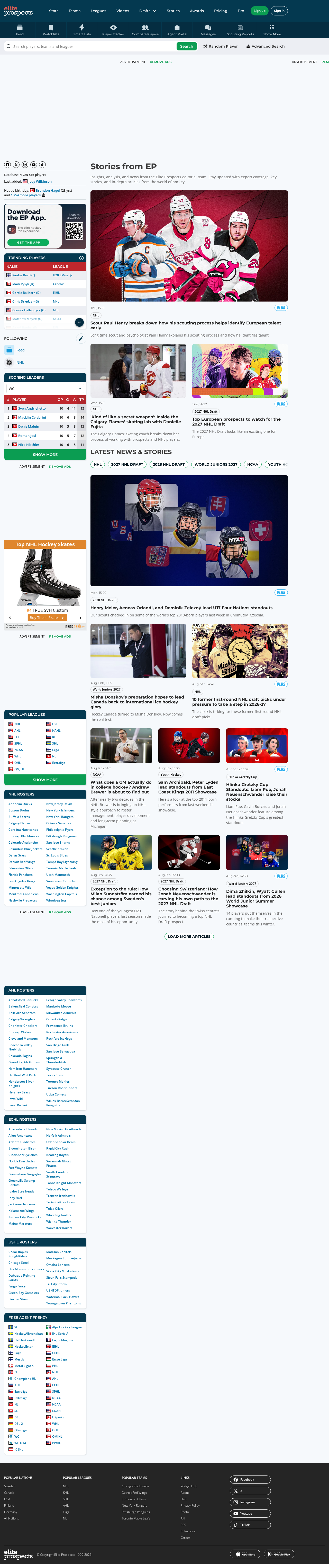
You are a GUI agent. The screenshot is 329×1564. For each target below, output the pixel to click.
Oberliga (20, 1430)
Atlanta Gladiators (21, 1142)
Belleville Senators (21, 1013)
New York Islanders (60, 810)
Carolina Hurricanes (23, 829)
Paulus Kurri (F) (23, 275)
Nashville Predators (22, 900)
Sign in (279, 11)
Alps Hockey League (67, 1327)
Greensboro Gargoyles (24, 1174)
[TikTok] (42, 164)
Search (186, 46)
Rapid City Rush (57, 1148)
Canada (9, 1492)
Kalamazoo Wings (21, 1210)
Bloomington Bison (22, 1148)
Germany (10, 1512)
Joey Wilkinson (40, 181)
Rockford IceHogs (59, 1038)
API (183, 1518)
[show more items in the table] (79, 322)
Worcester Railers (59, 1228)
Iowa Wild (15, 1099)
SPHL (18, 743)
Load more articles (189, 936)
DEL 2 (18, 1423)
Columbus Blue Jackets (25, 849)
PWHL (56, 1443)
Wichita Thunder (58, 1221)
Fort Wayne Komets (22, 1167)
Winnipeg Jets (56, 900)
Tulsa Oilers (54, 1208)
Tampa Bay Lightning (62, 862)
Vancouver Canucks (61, 881)
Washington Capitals (61, 894)
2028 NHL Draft (169, 464)
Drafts (144, 10)
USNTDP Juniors (58, 1290)
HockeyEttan (23, 1346)
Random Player (223, 46)
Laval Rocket (17, 1105)
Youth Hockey (283, 464)
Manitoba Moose (58, 1006)
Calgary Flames (19, 823)
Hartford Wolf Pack (22, 1075)
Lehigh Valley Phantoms (64, 1000)
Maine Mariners (20, 1223)
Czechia (59, 284)
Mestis (19, 1359)
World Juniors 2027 (216, 464)
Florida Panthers (20, 874)
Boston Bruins (19, 810)
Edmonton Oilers (20, 868)
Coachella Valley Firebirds (20, 1047)
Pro (241, 10)
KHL (55, 737)
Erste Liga (59, 1359)
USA (7, 1499)
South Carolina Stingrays (57, 1174)
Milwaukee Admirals (61, 1013)
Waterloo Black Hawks (62, 1297)
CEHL (56, 1353)
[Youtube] (33, 164)
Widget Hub (189, 1486)
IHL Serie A (60, 1333)
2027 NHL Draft (127, 464)
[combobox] (101, 46)
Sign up (260, 11)
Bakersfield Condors (23, 1006)
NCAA (18, 750)
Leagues (98, 10)
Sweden (9, 1486)
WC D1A (20, 1443)
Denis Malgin (28, 426)
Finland (9, 1505)
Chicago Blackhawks (23, 836)
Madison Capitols (58, 1252)
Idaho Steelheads (21, 1191)
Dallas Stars (17, 855)
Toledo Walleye (57, 1189)
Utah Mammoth (58, 874)
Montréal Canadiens (23, 894)
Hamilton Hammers (22, 1068)
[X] (16, 164)
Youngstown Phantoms (63, 1303)
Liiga (55, 750)
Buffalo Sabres (19, 817)
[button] (272, 30)
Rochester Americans (62, 1032)
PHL (55, 1366)
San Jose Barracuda (60, 1051)
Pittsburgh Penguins (61, 836)
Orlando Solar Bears (61, 1142)
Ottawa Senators (58, 823)
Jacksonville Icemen (23, 1204)
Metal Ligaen (24, 1366)
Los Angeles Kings (21, 881)
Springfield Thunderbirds (56, 1060)
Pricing (220, 10)
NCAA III (58, 1404)
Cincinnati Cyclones (23, 1155)
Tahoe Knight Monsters (63, 1183)
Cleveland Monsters (23, 1038)
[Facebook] (7, 164)
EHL (17, 1372)
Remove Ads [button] (161, 62)
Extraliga (58, 763)
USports (58, 1417)
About (185, 1492)
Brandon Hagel (48, 190)
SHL (55, 743)
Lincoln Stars (18, 1299)
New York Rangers (60, 817)
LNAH (56, 1411)
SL (16, 1411)
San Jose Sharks (58, 842)
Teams (74, 10)
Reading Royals (57, 1155)
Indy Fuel (15, 1198)
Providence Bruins (59, 1025)
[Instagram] (25, 164)
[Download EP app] (45, 226)
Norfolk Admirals (58, 1135)
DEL (17, 1417)
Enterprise (188, 1531)
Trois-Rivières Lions (60, 1202)
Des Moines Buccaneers (26, 1269)
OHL (17, 763)
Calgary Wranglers (21, 1019)
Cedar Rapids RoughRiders (18, 1254)
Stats (53, 10)
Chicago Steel (18, 1262)
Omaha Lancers (58, 1264)
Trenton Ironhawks (60, 1196)
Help (184, 1499)
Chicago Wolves (19, 1032)
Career (185, 1537)
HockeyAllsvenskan (28, 1333)
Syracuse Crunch (58, 1068)
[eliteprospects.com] (18, 11)
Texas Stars (54, 1075)
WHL (17, 756)
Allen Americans (20, 1135)
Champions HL (25, 1378)
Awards (197, 10)
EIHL (56, 292)
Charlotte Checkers (22, 1025)
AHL (17, 730)
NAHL (56, 730)
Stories (173, 10)
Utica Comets (56, 1094)
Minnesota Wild (19, 887)
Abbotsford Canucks (23, 1000)
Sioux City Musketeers (62, 1271)
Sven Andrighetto (32, 408)
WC (16, 1436)
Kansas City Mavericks (24, 1217)
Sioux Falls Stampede (61, 1277)
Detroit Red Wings (21, 862)
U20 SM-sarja (62, 275)
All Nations (11, 1518)
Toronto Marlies (58, 1081)
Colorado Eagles (20, 1056)
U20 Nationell (24, 1340)
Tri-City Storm (56, 1284)
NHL (56, 301)
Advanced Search (268, 46)
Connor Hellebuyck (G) (28, 310)
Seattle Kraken (57, 849)
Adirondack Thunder (23, 1129)
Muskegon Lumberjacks (64, 1258)
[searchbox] (101, 46)
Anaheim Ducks (20, 804)
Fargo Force (16, 1286)
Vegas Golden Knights (62, 887)
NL (54, 756)
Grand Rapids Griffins (24, 1062)
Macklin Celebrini (32, 417)
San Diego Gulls (57, 1045)
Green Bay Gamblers (23, 1293)
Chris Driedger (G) (25, 301)
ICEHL (18, 1449)
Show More (45, 454)
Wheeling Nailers (58, 1215)
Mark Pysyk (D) (23, 284)
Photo (185, 1512)
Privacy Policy (190, 1505)
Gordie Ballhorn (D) (26, 292)
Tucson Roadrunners (61, 1088)
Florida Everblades (21, 1161)
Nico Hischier (28, 444)
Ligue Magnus (62, 1340)
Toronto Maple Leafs (61, 868)
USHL (56, 724)
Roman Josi (27, 435)
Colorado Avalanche (23, 842)
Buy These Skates (43, 617)
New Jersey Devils (59, 804)
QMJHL (19, 769)
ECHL (18, 737)
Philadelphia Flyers (60, 829)
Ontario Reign (56, 1019)
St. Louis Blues (57, 855)
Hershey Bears (19, 1092)
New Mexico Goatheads (63, 1129)
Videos (122, 10)
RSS (183, 1525)
